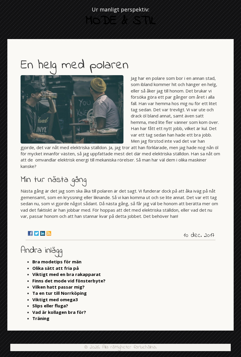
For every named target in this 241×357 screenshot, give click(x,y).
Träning (40, 318)
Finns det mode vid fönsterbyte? (69, 281)
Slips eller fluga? (50, 306)
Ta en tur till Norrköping (59, 293)
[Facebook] (30, 233)
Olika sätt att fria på (55, 268)
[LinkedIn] (42, 233)
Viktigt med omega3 (55, 299)
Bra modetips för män (56, 262)
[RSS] (48, 233)
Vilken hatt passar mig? (58, 287)
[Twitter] (36, 233)
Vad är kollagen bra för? (59, 312)
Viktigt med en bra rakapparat (66, 274)
